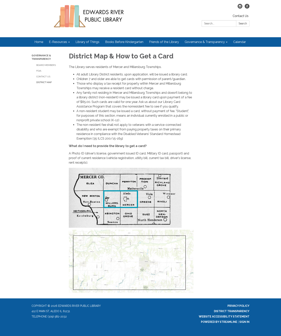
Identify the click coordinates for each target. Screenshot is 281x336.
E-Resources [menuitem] (58, 42)
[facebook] (247, 7)
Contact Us (241, 16)
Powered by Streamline (219, 321)
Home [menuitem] (38, 42)
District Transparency (231, 311)
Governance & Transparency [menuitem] (205, 42)
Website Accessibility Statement (224, 316)
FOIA (38, 70)
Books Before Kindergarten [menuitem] (124, 42)
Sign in (244, 321)
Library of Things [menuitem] (87, 42)
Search (243, 23)
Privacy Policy (238, 305)
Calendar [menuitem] (239, 42)
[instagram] (240, 7)
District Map (44, 82)
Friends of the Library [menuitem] (164, 42)
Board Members (46, 65)
